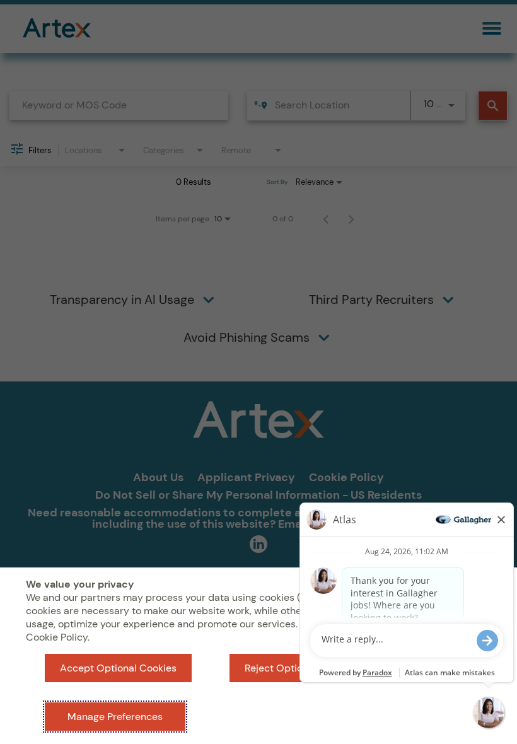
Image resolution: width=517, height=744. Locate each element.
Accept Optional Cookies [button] (118, 668)
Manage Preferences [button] (115, 716)
